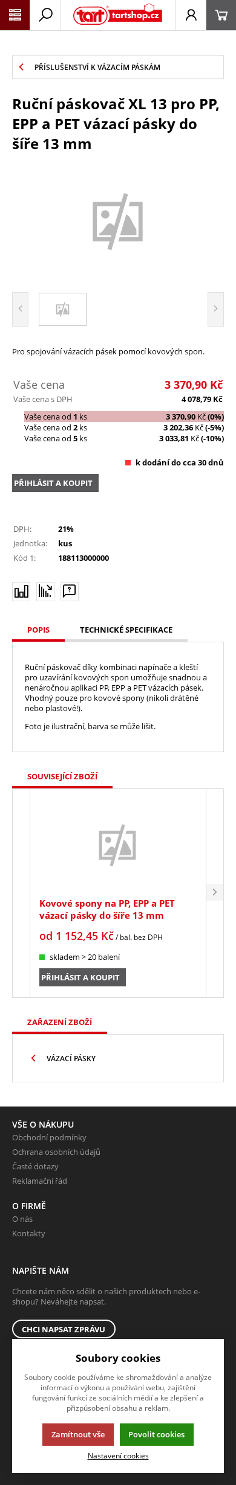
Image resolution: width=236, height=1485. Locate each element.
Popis (38, 629)
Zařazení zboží (59, 1022)
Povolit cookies (156, 1434)
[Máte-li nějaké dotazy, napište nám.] (70, 591)
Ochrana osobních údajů (56, 1151)
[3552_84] (118, 220)
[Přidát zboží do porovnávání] (21, 591)
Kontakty (28, 1233)
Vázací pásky (71, 1058)
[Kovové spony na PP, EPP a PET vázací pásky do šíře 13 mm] (117, 845)
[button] (214, 893)
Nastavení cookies (118, 1455)
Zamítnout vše (78, 1434)
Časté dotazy (35, 1166)
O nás (22, 1218)
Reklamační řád (39, 1180)
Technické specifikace (126, 629)
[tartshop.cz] (118, 15)
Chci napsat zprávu (63, 1329)
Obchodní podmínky (49, 1137)
